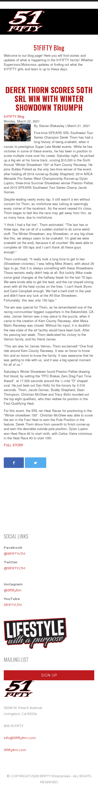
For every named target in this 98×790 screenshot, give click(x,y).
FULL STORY (13, 445)
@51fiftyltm (12, 590)
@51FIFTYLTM (14, 554)
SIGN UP (49, 675)
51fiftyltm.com (15, 750)
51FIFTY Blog (14, 116)
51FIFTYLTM (13, 605)
